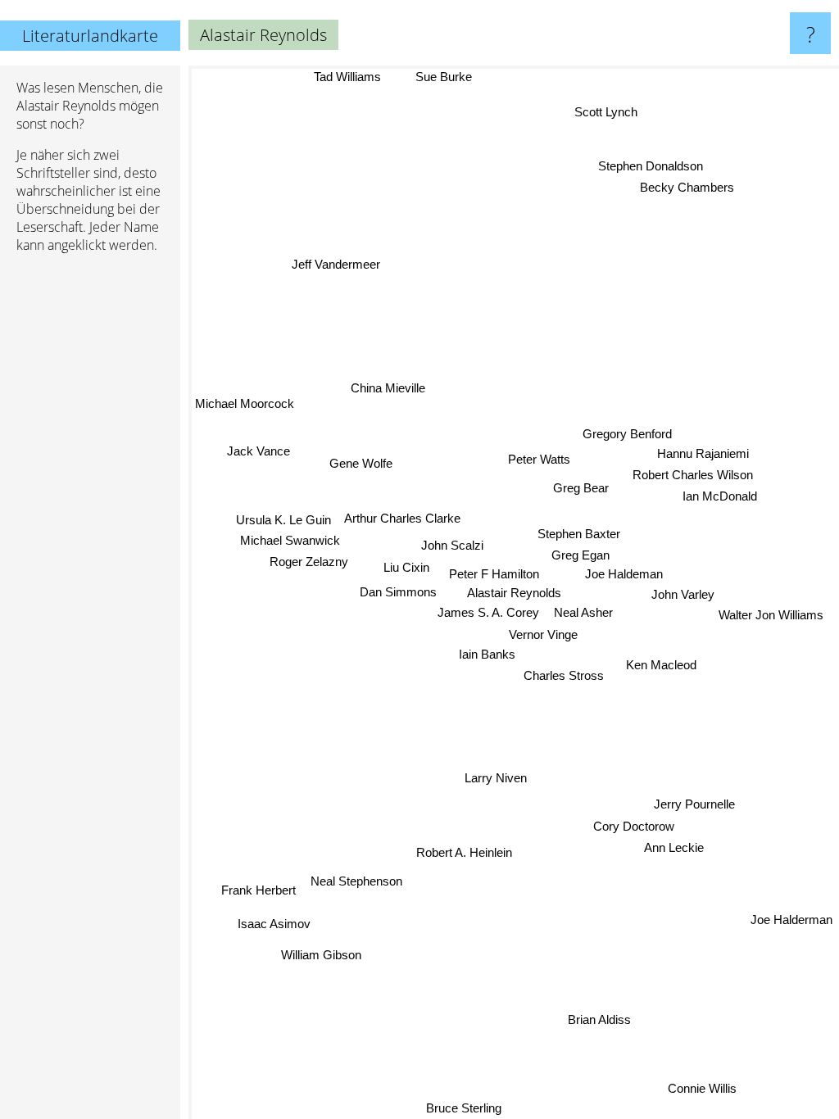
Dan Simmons (398, 592)
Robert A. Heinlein (464, 852)
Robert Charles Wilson (693, 473)
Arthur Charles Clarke (402, 519)
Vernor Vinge (543, 634)
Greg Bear (580, 487)
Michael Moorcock (244, 404)
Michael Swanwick (290, 542)
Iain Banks (487, 654)
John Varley (682, 593)
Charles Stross (564, 676)
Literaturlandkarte (90, 36)
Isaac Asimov (274, 925)
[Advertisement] (90, 517)
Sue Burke (443, 77)
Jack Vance (257, 452)
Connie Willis (703, 1087)
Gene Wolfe (360, 463)
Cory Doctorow (633, 824)
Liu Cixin (406, 568)
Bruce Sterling (465, 1108)
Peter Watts (538, 458)
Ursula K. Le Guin (283, 521)
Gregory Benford (626, 432)
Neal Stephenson (357, 883)
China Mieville (388, 389)
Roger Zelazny (309, 562)
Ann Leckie (676, 846)
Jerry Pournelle (694, 802)
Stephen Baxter (578, 532)
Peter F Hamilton (494, 575)
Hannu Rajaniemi (702, 452)
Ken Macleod (661, 664)
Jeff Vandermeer (335, 266)
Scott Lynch (606, 113)
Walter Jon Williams (771, 614)
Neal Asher (583, 612)
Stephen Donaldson (650, 166)
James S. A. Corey (488, 613)
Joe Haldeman (624, 573)
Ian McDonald (720, 495)
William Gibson (322, 956)
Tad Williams (347, 77)
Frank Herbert (258, 892)
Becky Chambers (687, 187)
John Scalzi (452, 546)
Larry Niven (495, 778)
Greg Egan (580, 553)
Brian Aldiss (600, 1019)
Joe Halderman (791, 919)
